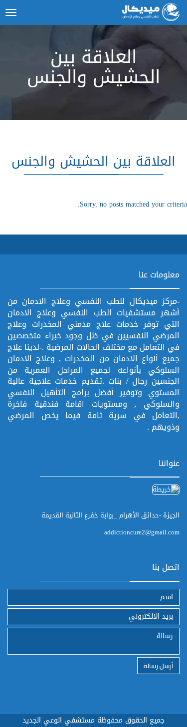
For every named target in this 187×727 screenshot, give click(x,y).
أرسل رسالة (158, 665)
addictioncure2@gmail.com (142, 532)
